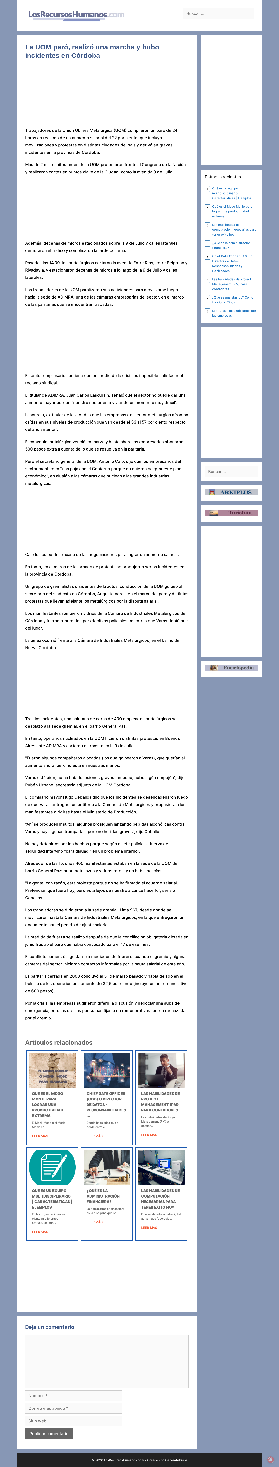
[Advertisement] (107, 96)
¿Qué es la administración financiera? (103, 1196)
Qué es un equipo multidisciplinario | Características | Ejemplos (231, 193)
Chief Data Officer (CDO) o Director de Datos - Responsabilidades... (106, 1104)
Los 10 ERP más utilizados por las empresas (234, 313)
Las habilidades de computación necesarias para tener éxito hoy (234, 229)
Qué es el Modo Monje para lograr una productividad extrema (47, 1104)
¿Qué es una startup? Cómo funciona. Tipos (232, 299)
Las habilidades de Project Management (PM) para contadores (231, 284)
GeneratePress (176, 1460)
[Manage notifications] (270, 1459)
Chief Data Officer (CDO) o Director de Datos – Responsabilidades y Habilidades (232, 263)
